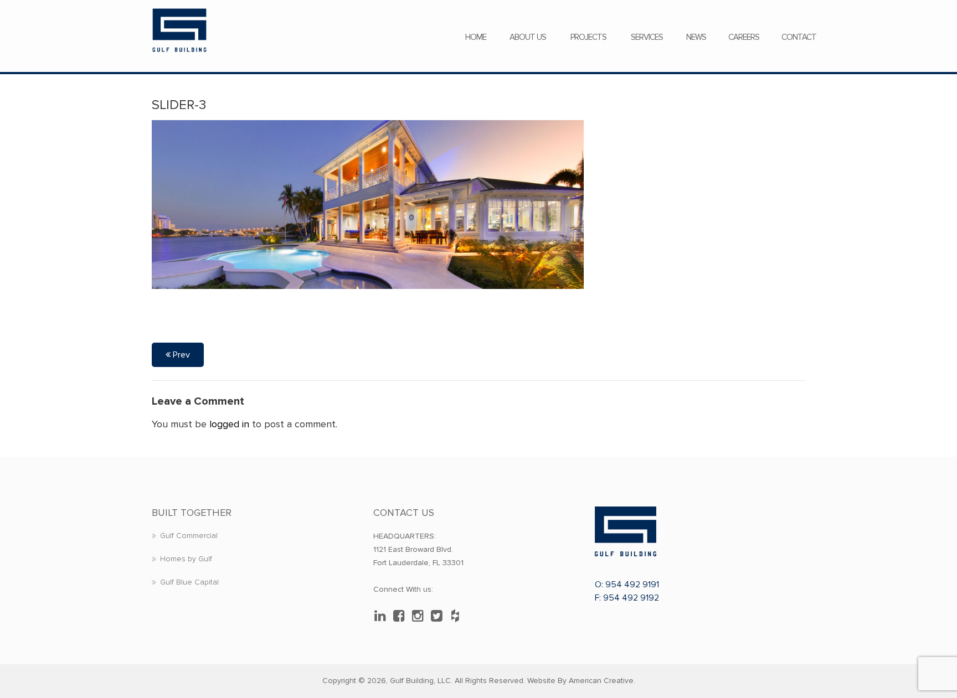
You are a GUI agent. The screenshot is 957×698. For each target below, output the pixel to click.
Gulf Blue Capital (189, 582)
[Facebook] (401, 616)
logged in (229, 424)
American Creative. (602, 680)
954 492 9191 (632, 584)
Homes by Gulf (186, 558)
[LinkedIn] (382, 616)
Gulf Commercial (189, 535)
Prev (180, 354)
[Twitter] (439, 616)
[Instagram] (420, 616)
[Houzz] (458, 616)
